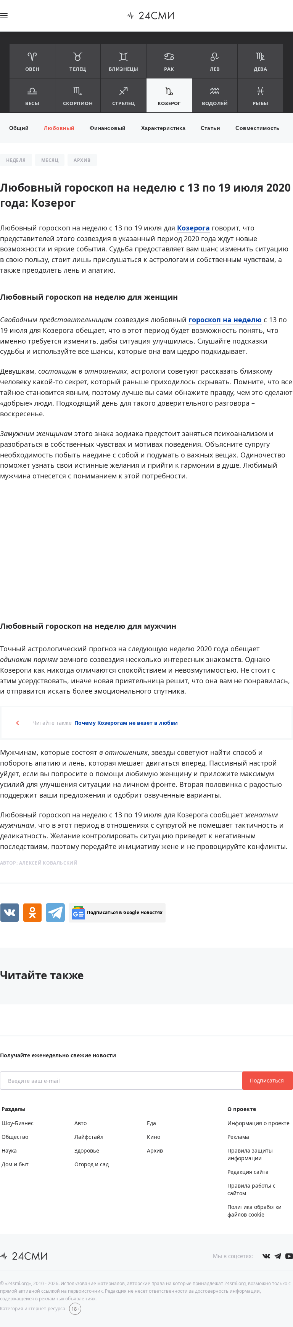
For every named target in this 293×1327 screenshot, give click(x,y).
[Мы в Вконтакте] (266, 1256)
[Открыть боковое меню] (4, 15)
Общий (19, 128)
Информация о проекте (258, 1123)
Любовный (59, 128)
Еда (151, 1123)
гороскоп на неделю (225, 319)
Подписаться (267, 1080)
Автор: (38, 863)
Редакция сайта (248, 1171)
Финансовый (108, 128)
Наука (9, 1150)
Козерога (193, 227)
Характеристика (163, 128)
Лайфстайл (88, 1136)
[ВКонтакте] (9, 912)
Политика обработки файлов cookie (254, 1210)
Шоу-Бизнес (18, 1123)
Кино (153, 1136)
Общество (15, 1136)
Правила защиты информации (250, 1154)
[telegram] (55, 912)
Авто (80, 1123)
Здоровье (86, 1150)
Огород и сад (91, 1164)
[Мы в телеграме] (278, 1256)
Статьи (210, 128)
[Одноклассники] (32, 912)
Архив (155, 1150)
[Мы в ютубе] (289, 1256)
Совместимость (257, 128)
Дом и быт (15, 1164)
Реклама (238, 1136)
